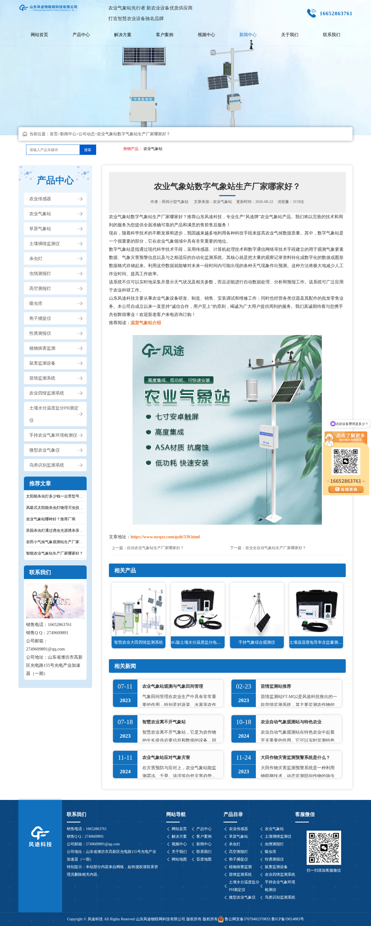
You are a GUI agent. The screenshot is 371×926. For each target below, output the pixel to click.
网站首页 (39, 34)
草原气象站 (40, 228)
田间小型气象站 (175, 202)
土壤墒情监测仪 (44, 243)
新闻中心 (248, 34)
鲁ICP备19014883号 (287, 919)
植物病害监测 (42, 348)
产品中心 (81, 34)
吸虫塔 (35, 303)
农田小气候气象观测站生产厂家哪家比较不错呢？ (55, 542)
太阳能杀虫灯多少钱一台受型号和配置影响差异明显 (55, 496)
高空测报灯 (40, 288)
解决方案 (122, 34)
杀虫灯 (35, 258)
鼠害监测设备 (42, 363)
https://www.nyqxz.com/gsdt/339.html (165, 536)
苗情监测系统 (42, 378)
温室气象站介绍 (146, 322)
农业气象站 (152, 149)
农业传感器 (40, 198)
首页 (54, 134)
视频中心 (206, 34)
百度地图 (204, 859)
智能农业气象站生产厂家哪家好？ (54, 553)
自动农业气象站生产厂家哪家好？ (155, 548)
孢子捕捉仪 (40, 318)
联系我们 (331, 34)
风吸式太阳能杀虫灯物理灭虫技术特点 (55, 508)
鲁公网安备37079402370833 (247, 919)
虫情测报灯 (40, 273)
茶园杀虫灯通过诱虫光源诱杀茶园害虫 (55, 530)
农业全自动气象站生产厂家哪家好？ (275, 548)
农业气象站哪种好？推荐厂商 (51, 519)
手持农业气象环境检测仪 (53, 435)
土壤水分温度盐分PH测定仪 (53, 414)
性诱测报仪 (40, 333)
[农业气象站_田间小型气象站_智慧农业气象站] (48, 6)
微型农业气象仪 (44, 450)
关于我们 (289, 34)
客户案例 (164, 34)
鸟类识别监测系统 (46, 465)
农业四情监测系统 (46, 393)
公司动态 (86, 134)
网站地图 (179, 859)
